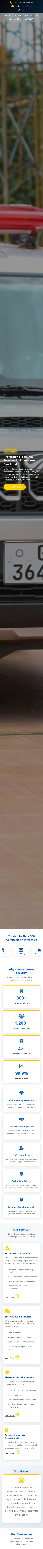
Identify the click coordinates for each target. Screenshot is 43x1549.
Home (7, 15)
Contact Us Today (14, 487)
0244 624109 (28, 3)
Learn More (10, 1297)
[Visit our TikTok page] (19, 10)
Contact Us (30, 19)
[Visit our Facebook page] (16, 10)
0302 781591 (18, 3)
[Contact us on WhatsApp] (26, 10)
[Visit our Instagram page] (23, 10)
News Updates (15, 19)
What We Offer (31, 15)
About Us (17, 15)
